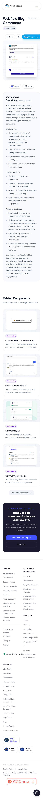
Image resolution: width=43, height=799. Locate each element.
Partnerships (30, 638)
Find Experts (8, 690)
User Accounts (8, 578)
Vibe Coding (7, 669)
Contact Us (30, 642)
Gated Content (9, 582)
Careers (26, 625)
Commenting (10, 28)
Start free (21, 544)
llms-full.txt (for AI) (10, 730)
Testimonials (28, 581)
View (30, 86)
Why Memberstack (30, 585)
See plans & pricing (20, 538)
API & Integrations (10, 591)
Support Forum (9, 713)
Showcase (27, 576)
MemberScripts (9, 682)
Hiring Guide (7, 695)
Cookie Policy (8, 769)
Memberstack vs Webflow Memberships (29, 606)
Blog (4, 722)
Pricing (5, 645)
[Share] (18, 36)
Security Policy (21, 769)
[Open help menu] (36, 792)
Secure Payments (10, 586)
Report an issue (34, 18)
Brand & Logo (28, 633)
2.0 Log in (6, 636)
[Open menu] (37, 5)
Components (8, 678)
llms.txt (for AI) (9, 726)
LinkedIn (26, 650)
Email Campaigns (9, 599)
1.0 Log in (6, 641)
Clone (17, 86)
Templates (7, 673)
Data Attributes (9, 686)
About (25, 620)
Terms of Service (22, 765)
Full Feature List (9, 573)
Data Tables (7, 595)
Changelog (27, 629)
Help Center (7, 717)
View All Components (20, 493)
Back (11, 37)
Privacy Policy (8, 765)
